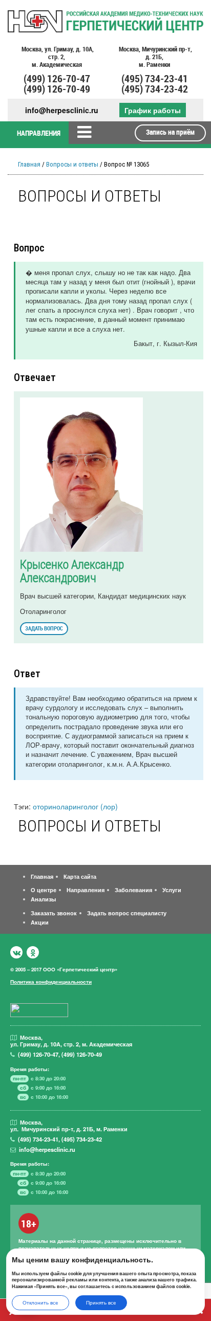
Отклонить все (40, 1302)
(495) (38, 1139)
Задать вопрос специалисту (126, 913)
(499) (38, 1054)
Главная (29, 164)
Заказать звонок (54, 913)
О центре (43, 889)
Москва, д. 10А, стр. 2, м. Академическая (57, 57)
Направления (85, 889)
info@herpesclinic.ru (61, 110)
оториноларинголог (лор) (75, 806)
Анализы (43, 899)
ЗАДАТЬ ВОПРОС (44, 628)
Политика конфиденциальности (51, 981)
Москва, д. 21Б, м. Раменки (154, 57)
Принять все (101, 1302)
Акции (40, 922)
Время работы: (29, 1069)
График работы (152, 110)
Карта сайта (80, 876)
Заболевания (133, 889)
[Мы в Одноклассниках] (33, 952)
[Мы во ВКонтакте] (16, 952)
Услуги (171, 889)
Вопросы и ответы (72, 164)
